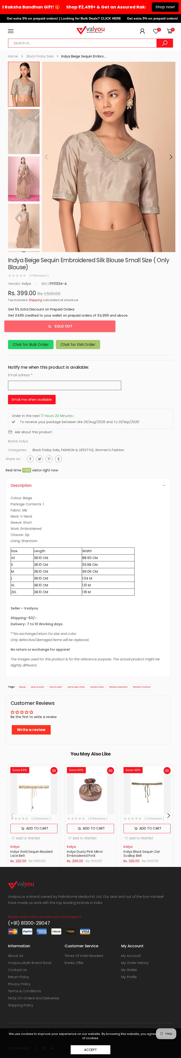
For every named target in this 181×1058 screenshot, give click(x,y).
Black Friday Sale (46, 450)
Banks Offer (74, 962)
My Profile (129, 977)
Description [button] (21, 485)
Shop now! (165, 7)
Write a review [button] (31, 729)
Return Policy (18, 977)
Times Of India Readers (84, 955)
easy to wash (37, 687)
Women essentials (118, 687)
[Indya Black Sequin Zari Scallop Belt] (147, 790)
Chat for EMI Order (78, 344)
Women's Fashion (109, 450)
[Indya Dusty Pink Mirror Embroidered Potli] (90, 790)
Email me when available (32, 399)
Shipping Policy (20, 1005)
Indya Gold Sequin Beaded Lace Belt (31, 853)
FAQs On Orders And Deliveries (33, 998)
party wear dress (76, 687)
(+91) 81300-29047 (29, 923)
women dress (97, 687)
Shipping (35, 300)
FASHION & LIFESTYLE (77, 450)
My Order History (135, 962)
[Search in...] (164, 43)
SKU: (45, 284)
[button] (170, 157)
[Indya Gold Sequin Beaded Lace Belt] (34, 790)
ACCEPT (90, 1049)
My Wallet (129, 970)
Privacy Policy (19, 984)
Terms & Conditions (24, 991)
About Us (15, 955)
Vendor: (15, 284)
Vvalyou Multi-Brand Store (29, 962)
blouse (22, 687)
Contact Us (17, 970)
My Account (131, 955)
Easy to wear (55, 687)
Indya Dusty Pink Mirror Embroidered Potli (85, 853)
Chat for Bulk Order (31, 344)
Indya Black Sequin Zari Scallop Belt (141, 853)
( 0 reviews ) (39, 275)
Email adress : (20, 375)
